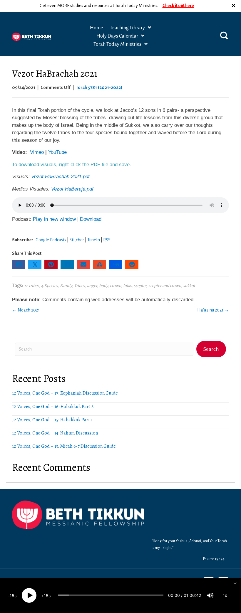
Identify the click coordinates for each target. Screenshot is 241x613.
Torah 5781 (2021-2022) (99, 87)
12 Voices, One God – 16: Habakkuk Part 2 (52, 406)
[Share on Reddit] (131, 264)
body (103, 285)
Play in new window (54, 219)
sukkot (189, 285)
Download (90, 219)
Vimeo (37, 152)
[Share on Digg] (115, 264)
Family (66, 285)
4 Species (49, 285)
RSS (107, 240)
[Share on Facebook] (18, 264)
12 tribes (31, 285)
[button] (234, 6)
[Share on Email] (83, 264)
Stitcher (76, 240)
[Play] (29, 595)
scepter (140, 285)
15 (12, 595)
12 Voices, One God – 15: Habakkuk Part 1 (52, 420)
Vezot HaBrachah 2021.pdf (60, 176)
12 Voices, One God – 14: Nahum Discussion (55, 433)
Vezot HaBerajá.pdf (72, 189)
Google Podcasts (51, 240)
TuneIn (93, 240)
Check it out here (178, 5)
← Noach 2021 (26, 310)
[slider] (110, 595)
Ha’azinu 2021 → (213, 310)
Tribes (79, 285)
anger (92, 285)
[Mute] (210, 595)
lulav (127, 285)
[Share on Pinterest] (51, 264)
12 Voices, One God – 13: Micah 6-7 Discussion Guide (64, 446)
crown (115, 285)
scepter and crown (164, 285)
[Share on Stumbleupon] (99, 264)
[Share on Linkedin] (67, 264)
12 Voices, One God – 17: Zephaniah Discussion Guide (65, 393)
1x (225, 595)
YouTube (57, 152)
